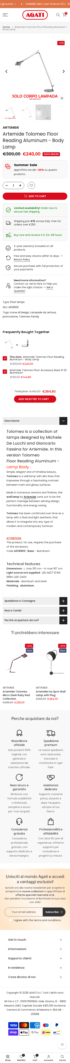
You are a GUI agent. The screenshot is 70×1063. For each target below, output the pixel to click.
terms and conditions (47, 920)
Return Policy (22, 259)
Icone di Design (19, 312)
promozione (10, 316)
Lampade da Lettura (43, 312)
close (68, 4)
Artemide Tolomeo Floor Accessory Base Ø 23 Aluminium (38, 371)
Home (6, 27)
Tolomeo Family (29, 316)
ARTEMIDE (11, 127)
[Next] (63, 71)
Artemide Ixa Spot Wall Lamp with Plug (51, 693)
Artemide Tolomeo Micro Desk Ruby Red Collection (16, 695)
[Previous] (7, 71)
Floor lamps (17, 302)
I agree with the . (37, 920)
